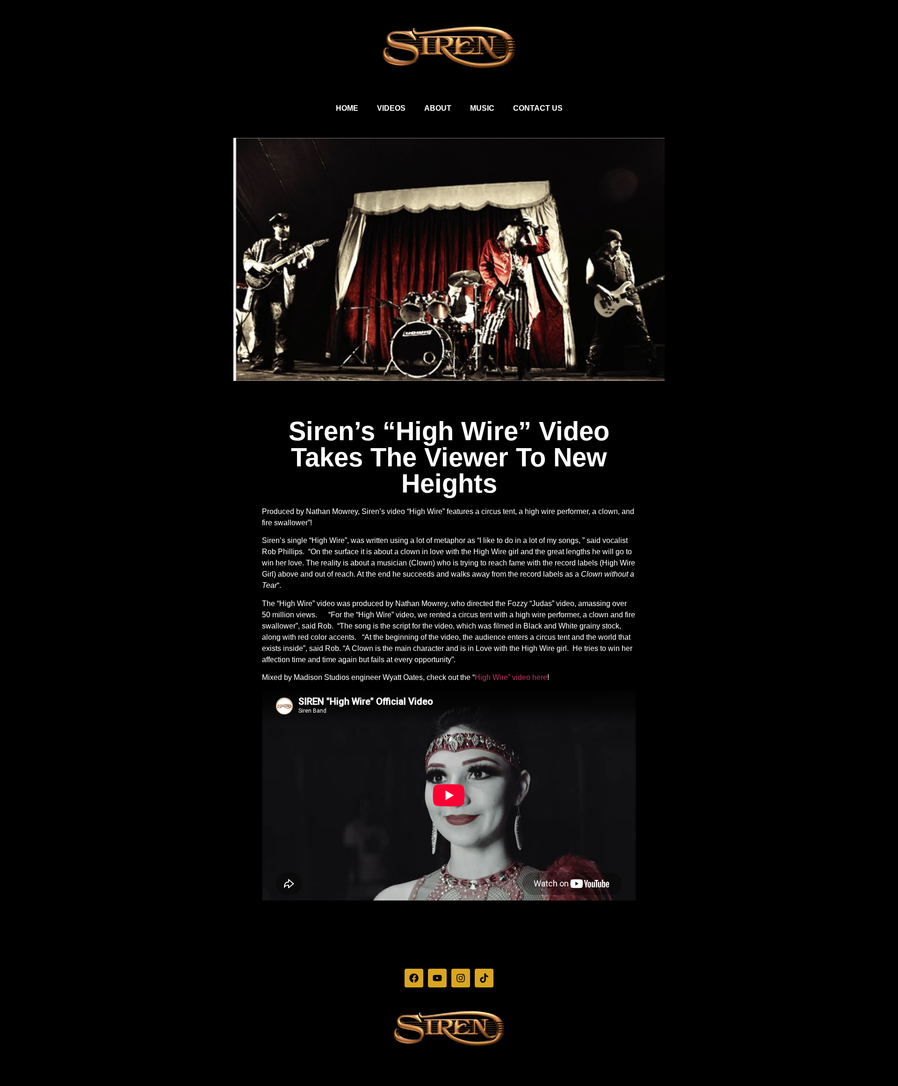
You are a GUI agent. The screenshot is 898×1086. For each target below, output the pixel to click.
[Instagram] (460, 978)
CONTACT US (538, 108)
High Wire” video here (511, 677)
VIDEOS (391, 108)
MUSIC (482, 108)
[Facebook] (414, 978)
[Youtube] (437, 978)
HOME (347, 108)
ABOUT (437, 108)
